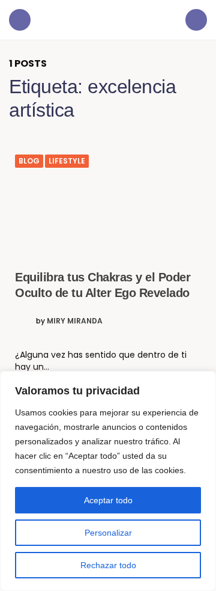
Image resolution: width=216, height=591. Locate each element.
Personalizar (108, 532)
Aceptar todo (108, 500)
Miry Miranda (75, 321)
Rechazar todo (108, 565)
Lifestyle (67, 161)
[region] (108, 481)
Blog (29, 161)
